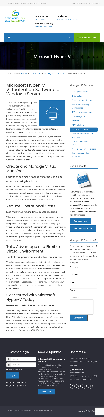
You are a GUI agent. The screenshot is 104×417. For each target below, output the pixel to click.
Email (72, 282)
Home (24, 73)
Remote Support (94, 3)
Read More (46, 392)
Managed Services (80, 91)
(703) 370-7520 (41, 19)
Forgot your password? (16, 385)
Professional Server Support (84, 149)
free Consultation (86, 37)
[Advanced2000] (14, 16)
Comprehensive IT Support (83, 100)
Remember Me (15, 369)
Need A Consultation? (83, 228)
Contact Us (79, 318)
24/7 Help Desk (78, 125)
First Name (74, 267)
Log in (12, 375)
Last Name (74, 274)
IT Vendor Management (82, 112)
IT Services (35, 73)
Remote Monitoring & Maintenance (81, 106)
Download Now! (80, 221)
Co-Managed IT (78, 116)
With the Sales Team (43, 26)
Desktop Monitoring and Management (82, 135)
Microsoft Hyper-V (80, 129)
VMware (75, 121)
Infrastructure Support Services (81, 143)
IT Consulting (77, 96)
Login (74, 3)
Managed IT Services (54, 73)
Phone (72, 290)
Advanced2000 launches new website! (51, 360)
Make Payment (82, 3)
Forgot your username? (16, 382)
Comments (74, 297)
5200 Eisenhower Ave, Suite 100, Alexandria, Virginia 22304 (27, 3)
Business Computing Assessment (80, 155)
